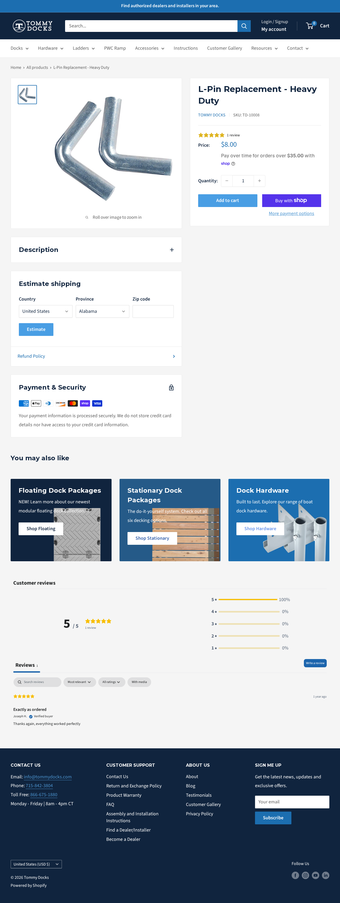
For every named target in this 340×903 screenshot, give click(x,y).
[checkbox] (139, 682)
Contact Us (117, 776)
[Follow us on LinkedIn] (325, 875)
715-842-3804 (39, 785)
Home (16, 67)
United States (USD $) (32, 864)
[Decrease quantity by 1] (226, 180)
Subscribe (273, 818)
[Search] (244, 26)
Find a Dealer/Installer (128, 830)
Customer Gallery (224, 48)
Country (27, 299)
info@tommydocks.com (48, 777)
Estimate (36, 329)
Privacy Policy (199, 814)
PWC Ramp (115, 48)
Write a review (315, 663)
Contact (295, 48)
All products (37, 67)
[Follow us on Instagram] (305, 875)
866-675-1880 (43, 794)
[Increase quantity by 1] (259, 180)
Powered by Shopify (28, 885)
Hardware (48, 48)
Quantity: (208, 180)
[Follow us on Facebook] (295, 875)
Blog (190, 786)
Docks (17, 48)
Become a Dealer (123, 839)
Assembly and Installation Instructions (132, 817)
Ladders (81, 48)
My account (273, 29)
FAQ (110, 804)
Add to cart (227, 200)
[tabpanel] (170, 711)
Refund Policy (31, 356)
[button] (249, 599)
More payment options (291, 213)
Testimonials (199, 795)
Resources (261, 48)
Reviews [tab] (26, 665)
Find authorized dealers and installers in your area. (170, 6)
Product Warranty (123, 795)
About (192, 776)
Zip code (141, 299)
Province (85, 299)
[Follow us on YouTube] (315, 875)
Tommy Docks (212, 115)
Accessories (147, 48)
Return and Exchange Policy (134, 786)
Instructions (186, 48)
